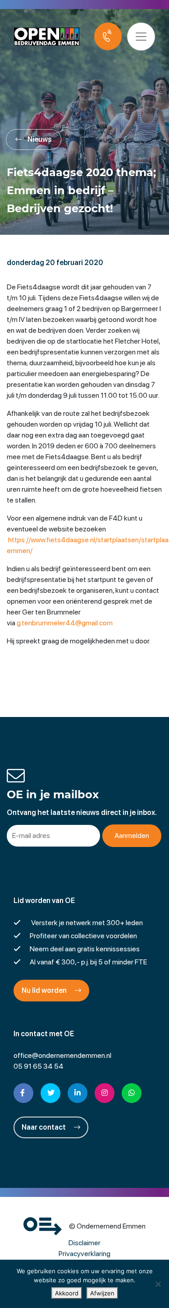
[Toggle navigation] (141, 37)
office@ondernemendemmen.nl (62, 1055)
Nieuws (39, 139)
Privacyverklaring (84, 1253)
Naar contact (44, 1127)
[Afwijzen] (157, 1284)
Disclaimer (84, 1242)
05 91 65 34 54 (39, 1066)
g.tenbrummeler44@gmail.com (65, 623)
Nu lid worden (45, 990)
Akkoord (66, 1293)
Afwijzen (102, 1293)
